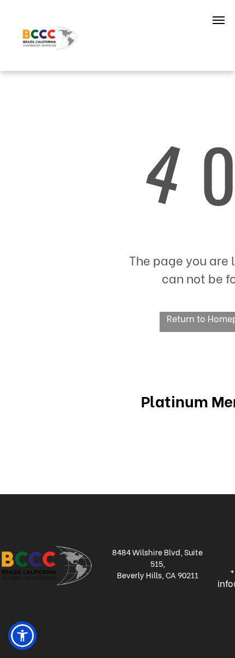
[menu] (219, 20)
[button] (22, 635)
